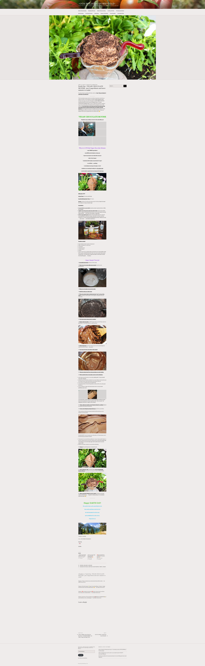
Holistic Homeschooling (101, 10)
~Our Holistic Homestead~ (97, 4)
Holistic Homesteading (82, 10)
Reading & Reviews (91, 10)
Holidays (86, 565)
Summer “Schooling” (104, 13)
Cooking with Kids (84, 566)
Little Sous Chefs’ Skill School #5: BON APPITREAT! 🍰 (91, 556)
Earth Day (90, 566)
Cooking (81, 565)
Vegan (104, 566)
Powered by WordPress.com (83, 663)
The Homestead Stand (120, 10)
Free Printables (113, 13)
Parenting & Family (89, 13)
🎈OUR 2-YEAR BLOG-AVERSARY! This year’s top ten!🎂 (101, 556)
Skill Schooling (80, 13)
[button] (86, 129)
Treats (101, 566)
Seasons (90, 565)
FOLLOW (80, 655)
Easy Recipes (96, 566)
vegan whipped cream (99, 99)
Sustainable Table (121, 13)
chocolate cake (100, 168)
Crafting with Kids (111, 10)
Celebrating (96, 13)
